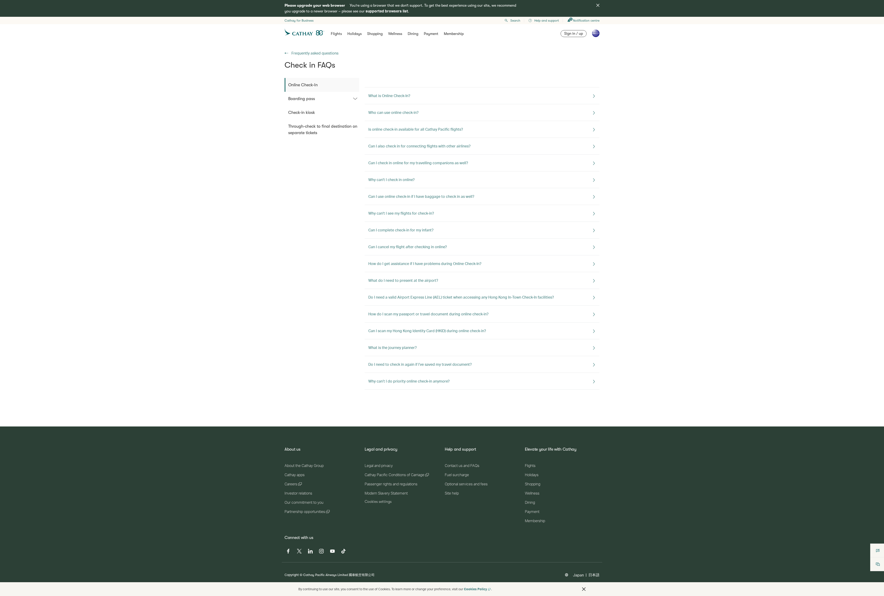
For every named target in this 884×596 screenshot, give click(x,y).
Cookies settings (378, 502)
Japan (578, 575)
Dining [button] (413, 34)
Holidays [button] (354, 34)
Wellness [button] (395, 34)
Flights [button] (336, 34)
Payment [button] (431, 34)
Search (515, 20)
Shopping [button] (375, 34)
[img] (597, 5)
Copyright (292, 575)
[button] (584, 589)
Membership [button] (454, 34)
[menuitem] (322, 85)
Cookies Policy (475, 589)
